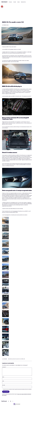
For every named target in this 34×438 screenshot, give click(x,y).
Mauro (20, 158)
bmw (9, 358)
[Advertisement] (17, 13)
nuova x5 (17, 358)
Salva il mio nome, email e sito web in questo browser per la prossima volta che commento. (17, 389)
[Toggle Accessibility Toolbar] (2, 6)
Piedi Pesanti (4, 2)
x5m (24, 358)
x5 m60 (22, 358)
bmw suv (11, 358)
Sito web (3, 385)
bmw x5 (14, 358)
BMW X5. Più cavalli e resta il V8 (13, 22)
